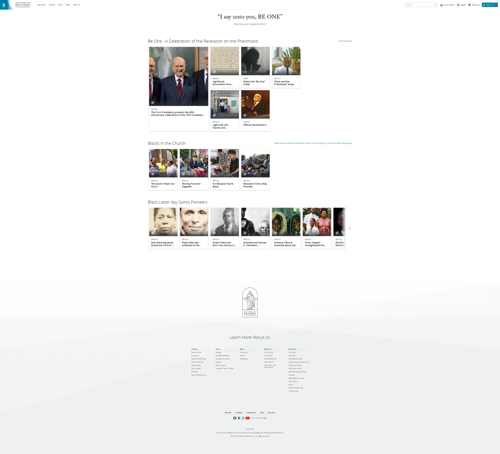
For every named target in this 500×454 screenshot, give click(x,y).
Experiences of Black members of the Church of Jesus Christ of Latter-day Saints (313, 143)
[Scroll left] (349, 228)
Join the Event (345, 41)
